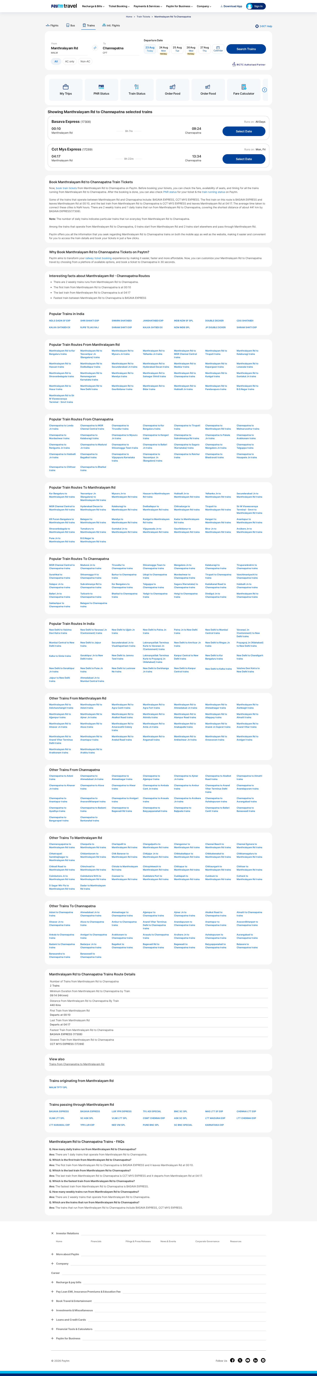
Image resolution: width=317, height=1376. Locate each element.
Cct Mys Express (66, 149)
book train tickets (67, 188)
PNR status (170, 191)
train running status (214, 191)
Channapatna (193, 132)
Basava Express (66, 121)
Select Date (244, 131)
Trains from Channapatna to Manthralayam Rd (76, 1064)
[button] (218, 49)
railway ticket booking (98, 258)
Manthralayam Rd (62, 132)
